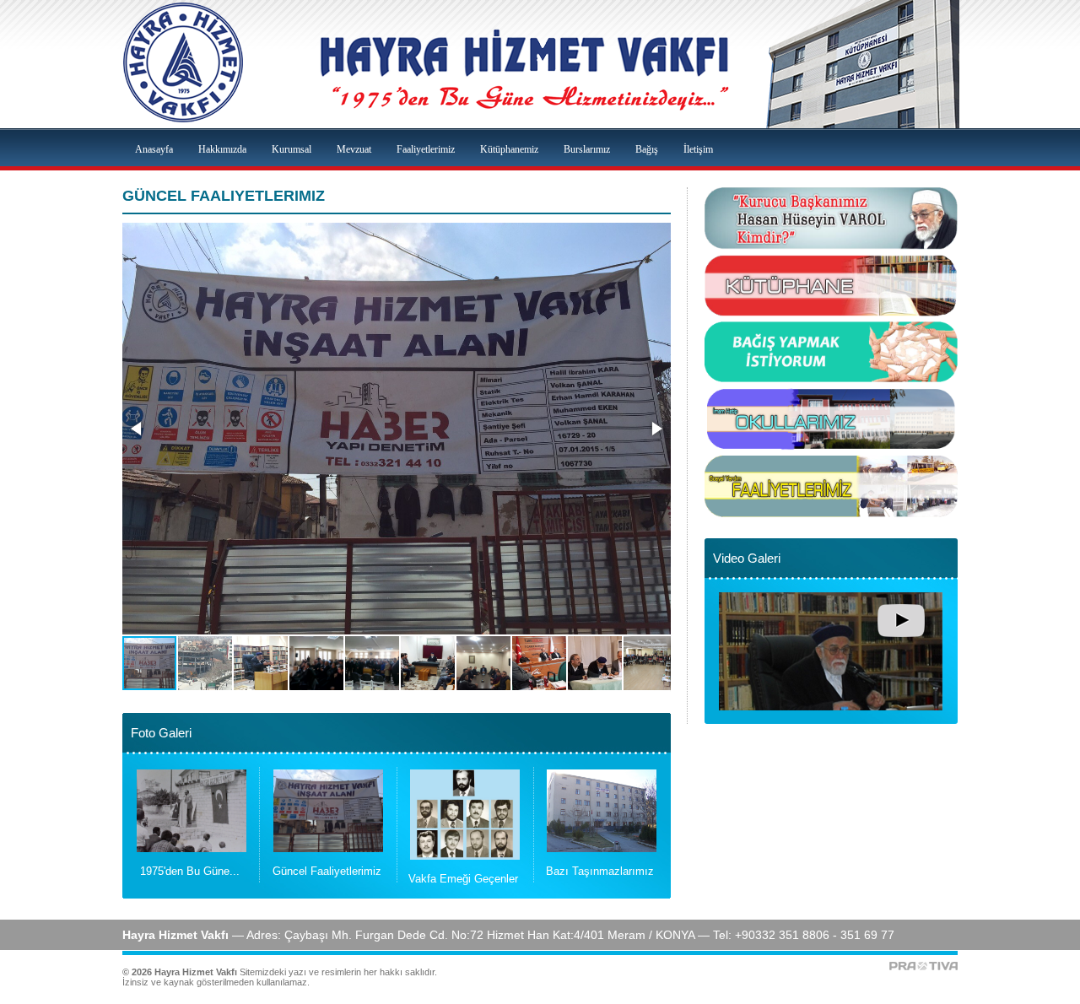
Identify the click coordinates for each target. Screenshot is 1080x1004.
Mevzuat (354, 149)
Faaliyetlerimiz (426, 149)
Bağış (646, 149)
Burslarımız (587, 149)
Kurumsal (291, 149)
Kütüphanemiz (509, 149)
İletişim (698, 149)
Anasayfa (154, 149)
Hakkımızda (222, 149)
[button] (137, 428)
